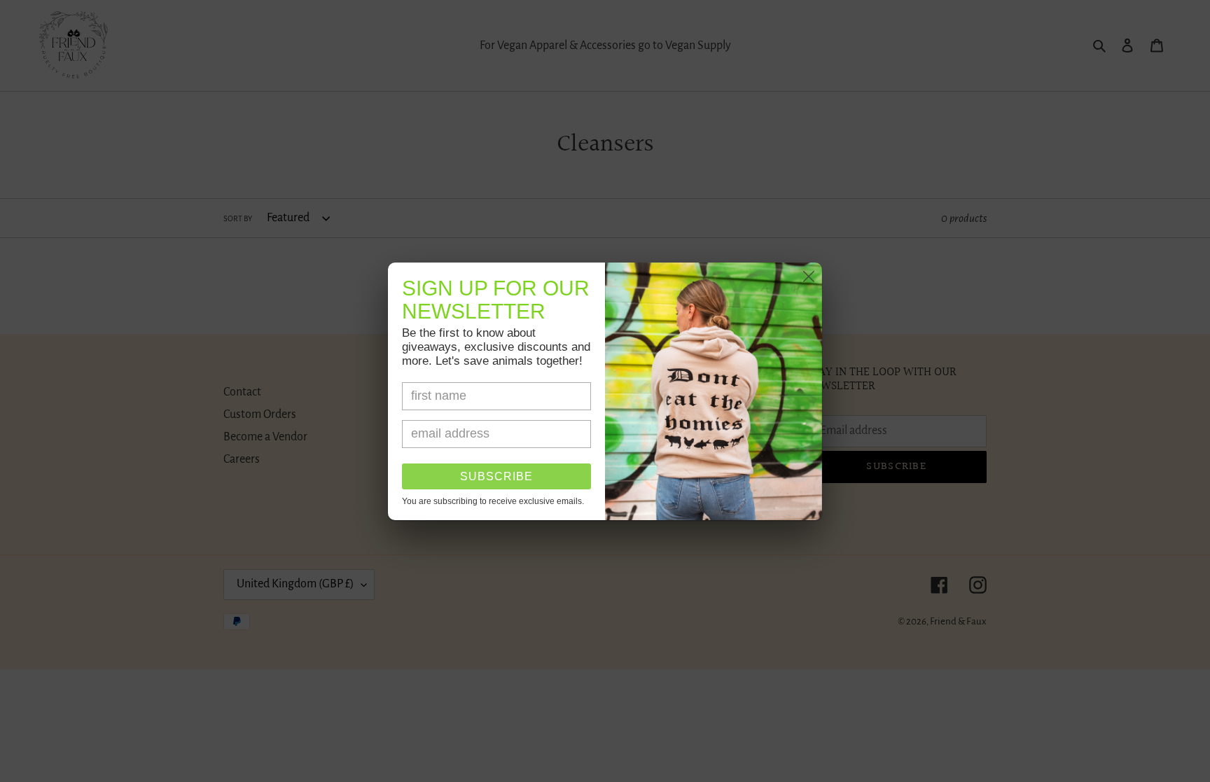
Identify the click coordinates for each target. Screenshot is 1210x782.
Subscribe (496, 476)
